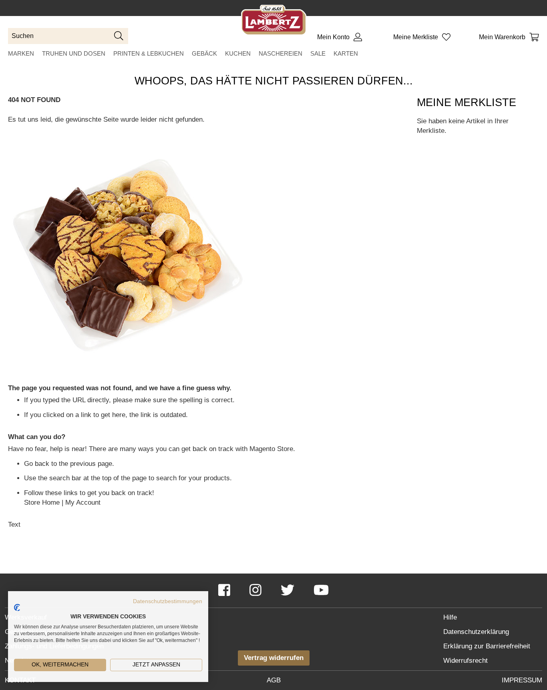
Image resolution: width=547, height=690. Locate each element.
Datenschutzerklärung (476, 632)
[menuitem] (21, 53)
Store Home (42, 502)
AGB (274, 680)
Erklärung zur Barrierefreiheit (486, 646)
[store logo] (273, 21)
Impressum (522, 680)
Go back (36, 463)
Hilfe (450, 617)
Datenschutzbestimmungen (167, 601)
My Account (83, 502)
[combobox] (68, 36)
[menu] (273, 53)
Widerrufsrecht (465, 660)
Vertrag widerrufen (274, 658)
